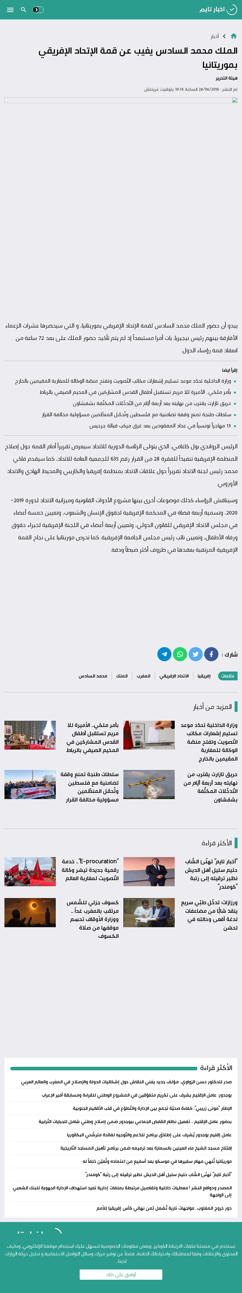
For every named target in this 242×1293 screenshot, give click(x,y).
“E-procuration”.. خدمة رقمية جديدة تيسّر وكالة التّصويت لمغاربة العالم (90, 869)
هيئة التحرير (227, 78)
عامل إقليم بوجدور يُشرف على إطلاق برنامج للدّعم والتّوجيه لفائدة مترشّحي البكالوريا (149, 1134)
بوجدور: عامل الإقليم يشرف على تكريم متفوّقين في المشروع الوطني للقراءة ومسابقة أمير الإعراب (137, 1095)
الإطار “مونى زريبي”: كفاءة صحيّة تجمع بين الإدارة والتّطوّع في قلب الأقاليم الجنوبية (152, 1108)
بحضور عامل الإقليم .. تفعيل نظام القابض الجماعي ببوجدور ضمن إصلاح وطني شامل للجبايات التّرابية (135, 1121)
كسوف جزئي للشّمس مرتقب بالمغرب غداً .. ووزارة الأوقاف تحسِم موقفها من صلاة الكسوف (92, 919)
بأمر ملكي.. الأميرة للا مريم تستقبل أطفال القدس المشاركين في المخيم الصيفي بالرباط (135, 392)
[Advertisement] (121, 273)
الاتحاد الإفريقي (174, 676)
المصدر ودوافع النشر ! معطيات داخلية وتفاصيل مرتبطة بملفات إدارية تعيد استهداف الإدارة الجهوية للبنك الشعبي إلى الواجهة (122, 1191)
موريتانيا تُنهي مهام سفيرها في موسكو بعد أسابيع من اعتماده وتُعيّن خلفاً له (157, 1161)
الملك (121, 676)
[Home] (234, 35)
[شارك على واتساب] (180, 654)
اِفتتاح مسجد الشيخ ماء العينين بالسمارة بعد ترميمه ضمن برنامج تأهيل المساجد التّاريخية (146, 1148)
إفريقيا (204, 676)
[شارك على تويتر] (196, 654)
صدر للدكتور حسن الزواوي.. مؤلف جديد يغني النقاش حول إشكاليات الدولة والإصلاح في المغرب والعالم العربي (126, 1081)
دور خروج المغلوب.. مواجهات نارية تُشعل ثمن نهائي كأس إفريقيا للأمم (164, 1208)
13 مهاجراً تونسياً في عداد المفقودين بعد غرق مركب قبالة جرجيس (160, 425)
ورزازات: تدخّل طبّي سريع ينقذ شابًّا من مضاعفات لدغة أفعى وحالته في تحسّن (209, 914)
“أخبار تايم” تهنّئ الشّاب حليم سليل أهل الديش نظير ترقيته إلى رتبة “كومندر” (211, 874)
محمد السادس (93, 676)
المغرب (143, 676)
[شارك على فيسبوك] (211, 654)
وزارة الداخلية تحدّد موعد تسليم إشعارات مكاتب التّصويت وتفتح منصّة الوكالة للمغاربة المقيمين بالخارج (123, 381)
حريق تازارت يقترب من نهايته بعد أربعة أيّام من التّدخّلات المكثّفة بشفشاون (152, 403)
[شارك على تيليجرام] (164, 654)
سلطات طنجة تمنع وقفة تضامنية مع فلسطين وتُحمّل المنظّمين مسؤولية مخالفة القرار (136, 414)
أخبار (214, 36)
